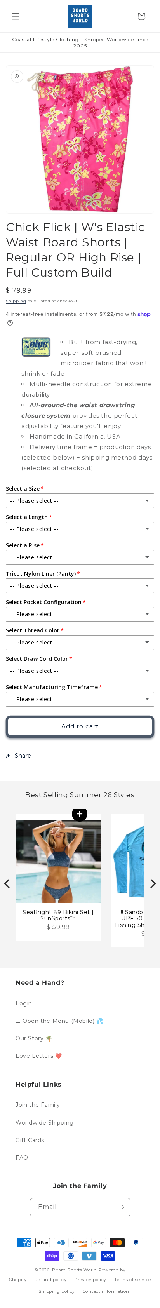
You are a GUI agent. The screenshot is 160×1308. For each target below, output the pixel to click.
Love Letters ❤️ (39, 1055)
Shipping (16, 300)
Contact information (106, 1291)
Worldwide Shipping (45, 1122)
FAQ (22, 1157)
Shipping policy (56, 1291)
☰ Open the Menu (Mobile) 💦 (59, 1020)
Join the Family (38, 1104)
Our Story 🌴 (34, 1038)
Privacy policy (90, 1279)
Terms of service (132, 1279)
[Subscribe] (121, 1207)
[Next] (152, 884)
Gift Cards (30, 1140)
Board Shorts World (74, 1270)
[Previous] (8, 884)
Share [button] (23, 755)
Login (24, 1003)
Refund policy (51, 1279)
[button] (15, 16)
